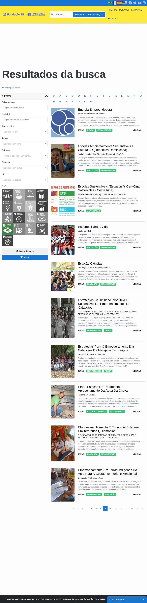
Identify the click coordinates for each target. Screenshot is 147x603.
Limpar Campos (26, 251)
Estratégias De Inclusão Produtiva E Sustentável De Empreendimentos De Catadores (104, 303)
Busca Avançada (95, 14)
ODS (4, 186)
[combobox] (25, 131)
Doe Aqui (124, 10)
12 (121, 509)
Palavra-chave (8, 102)
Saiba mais (136, 10)
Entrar (112, 18)
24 (132, 509)
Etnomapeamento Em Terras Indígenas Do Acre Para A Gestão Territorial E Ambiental (107, 472)
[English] (124, 3)
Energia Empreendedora (95, 109)
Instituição (6, 114)
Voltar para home (12, 87)
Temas (5, 138)
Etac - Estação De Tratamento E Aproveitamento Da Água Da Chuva (103, 388)
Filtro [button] (6, 96)
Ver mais (137, 130)
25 (137, 509)
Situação (6, 162)
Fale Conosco (116, 599)
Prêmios (112, 10)
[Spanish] (119, 3)
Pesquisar (79, 14)
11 (116, 509)
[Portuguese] (110, 3)
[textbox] (25, 132)
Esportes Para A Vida (93, 227)
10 (110, 509)
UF (3, 174)
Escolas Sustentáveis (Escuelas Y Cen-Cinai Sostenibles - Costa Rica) (109, 188)
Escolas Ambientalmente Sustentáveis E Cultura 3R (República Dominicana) (106, 148)
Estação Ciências (90, 263)
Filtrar (26, 257)
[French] (115, 3)
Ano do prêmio (8, 126)
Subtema (6, 150)
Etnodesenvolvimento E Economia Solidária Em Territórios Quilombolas (108, 429)
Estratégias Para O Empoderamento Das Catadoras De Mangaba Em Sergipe (106, 348)
